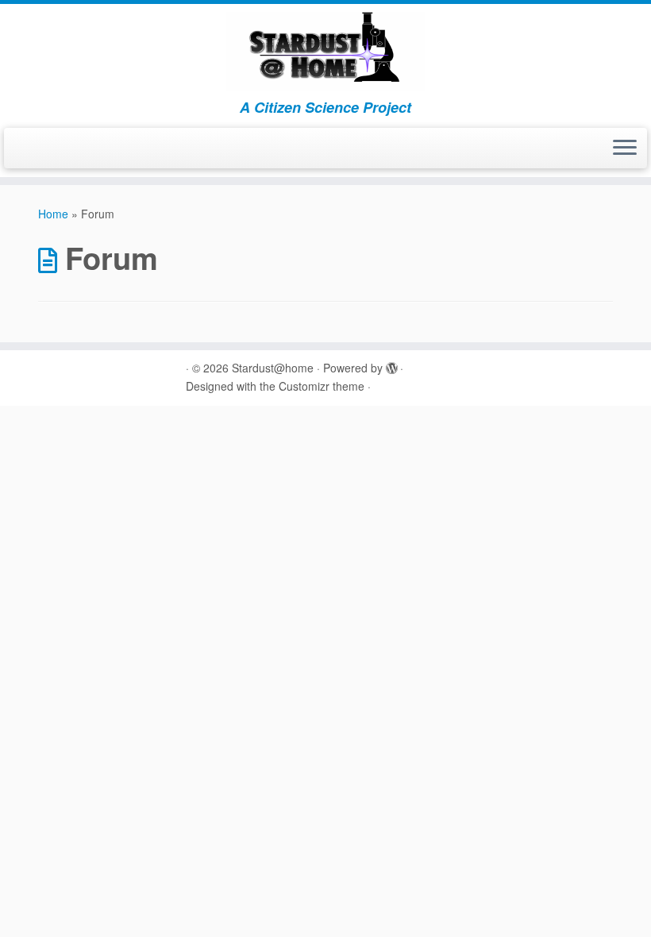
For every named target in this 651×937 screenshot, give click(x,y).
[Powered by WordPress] (391, 364)
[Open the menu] (625, 148)
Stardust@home (273, 368)
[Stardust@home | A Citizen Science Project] (325, 51)
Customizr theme (321, 386)
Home (53, 214)
